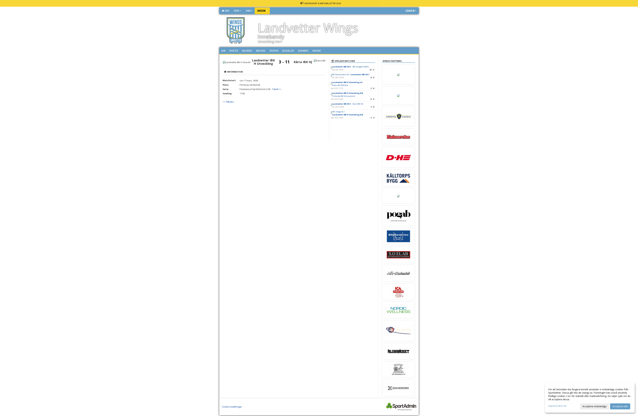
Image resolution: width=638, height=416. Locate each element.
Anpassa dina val (557, 405)
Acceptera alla (620, 406)
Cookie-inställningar (232, 406)
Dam (248, 10)
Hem (226, 10)
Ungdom (261, 10)
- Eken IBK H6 (347, 104)
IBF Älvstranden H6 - (350, 74)
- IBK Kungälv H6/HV (350, 66)
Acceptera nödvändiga (594, 406)
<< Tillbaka (228, 101)
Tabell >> (276, 89)
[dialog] (590, 398)
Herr (236, 10)
